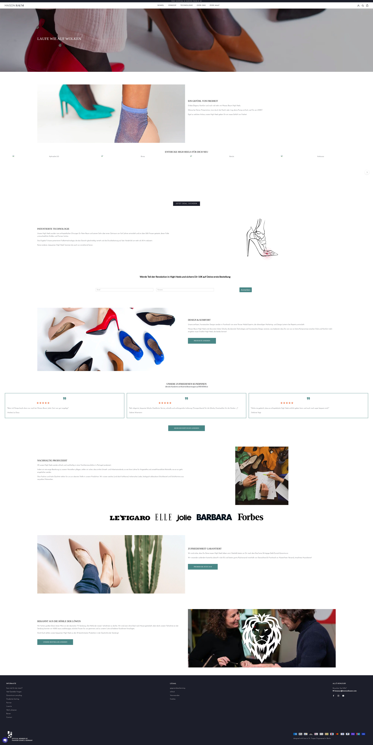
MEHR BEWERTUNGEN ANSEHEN (186, 428)
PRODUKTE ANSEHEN (202, 341)
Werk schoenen (11, 710)
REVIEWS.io (203, 387)
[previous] (6, 172)
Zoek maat (215, 5)
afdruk (172, 692)
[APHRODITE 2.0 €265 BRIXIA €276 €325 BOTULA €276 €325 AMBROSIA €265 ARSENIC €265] (186, 174)
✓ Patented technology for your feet (186, 1)
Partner (9, 703)
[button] (5, 740)
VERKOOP (172, 5)
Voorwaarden (175, 695)
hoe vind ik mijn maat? (14, 688)
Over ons (201, 5)
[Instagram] (338, 695)
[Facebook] (333, 695)
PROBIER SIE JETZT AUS (203, 567)
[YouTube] (343, 695)
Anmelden (245, 290)
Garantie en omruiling (14, 695)
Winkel (160, 5)
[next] (367, 172)
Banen (8, 713)
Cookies (172, 699)
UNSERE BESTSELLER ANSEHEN (55, 642)
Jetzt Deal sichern (186, 203)
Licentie (9, 706)
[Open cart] (367, 5)
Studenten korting (12, 699)
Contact (9, 717)
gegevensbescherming (177, 688)
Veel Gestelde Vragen (14, 692)
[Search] (363, 5)
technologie (186, 5)
